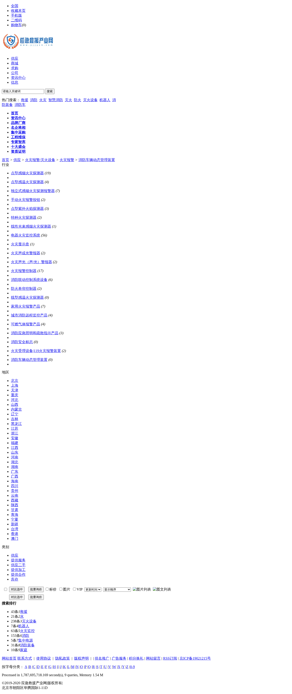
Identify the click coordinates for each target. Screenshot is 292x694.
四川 (14, 486)
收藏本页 (18, 11)
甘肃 (14, 510)
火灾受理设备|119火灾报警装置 (36, 351)
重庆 (14, 395)
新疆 (14, 524)
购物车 (16, 25)
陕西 (14, 505)
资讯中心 (18, 78)
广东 (14, 471)
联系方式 (24, 658)
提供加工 (18, 570)
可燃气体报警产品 (25, 324)
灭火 (68, 100)
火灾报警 (67, 160)
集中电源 (25, 640)
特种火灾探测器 (23, 217)
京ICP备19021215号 (195, 658)
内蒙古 (16, 409)
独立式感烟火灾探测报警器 (33, 191)
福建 (14, 443)
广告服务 (119, 658)
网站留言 (153, 658)
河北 (14, 400)
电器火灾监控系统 (25, 235)
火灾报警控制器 (23, 271)
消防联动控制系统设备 (29, 280)
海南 (14, 481)
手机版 (16, 15)
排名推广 (102, 658)
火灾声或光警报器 (25, 253)
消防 (33, 100)
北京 (14, 381)
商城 (14, 63)
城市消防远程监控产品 (29, 315)
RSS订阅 (170, 658)
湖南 (14, 467)
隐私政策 (62, 658)
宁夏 (14, 519)
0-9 (132, 667)
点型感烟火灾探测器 (27, 173)
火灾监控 (27, 631)
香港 (14, 534)
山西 (14, 404)
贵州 (14, 491)
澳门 (14, 538)
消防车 (20, 105)
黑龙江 (16, 424)
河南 (14, 457)
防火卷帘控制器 (23, 288)
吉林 (14, 419)
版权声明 (81, 658)
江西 (14, 448)
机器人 (104, 100)
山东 (14, 452)
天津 (14, 390)
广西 (14, 476)
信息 (14, 82)
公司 (14, 73)
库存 (14, 579)
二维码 (16, 20)
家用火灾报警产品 (25, 306)
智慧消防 (55, 100)
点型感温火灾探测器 (27, 182)
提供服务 (18, 560)
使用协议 (43, 658)
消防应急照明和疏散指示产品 (34, 333)
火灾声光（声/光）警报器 (31, 262)
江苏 (14, 428)
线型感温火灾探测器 (27, 297)
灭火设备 (90, 100)
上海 (14, 385)
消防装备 (27, 645)
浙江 (14, 433)
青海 (14, 515)
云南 (14, 495)
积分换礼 (136, 658)
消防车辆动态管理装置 (96, 160)
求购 (14, 68)
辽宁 (14, 414)
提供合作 (18, 574)
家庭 (23, 650)
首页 (5, 160)
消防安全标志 (22, 342)
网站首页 (9, 658)
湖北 (14, 462)
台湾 (14, 529)
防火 (77, 100)
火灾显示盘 (20, 244)
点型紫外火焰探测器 (27, 209)
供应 (14, 58)
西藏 (14, 500)
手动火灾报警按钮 (25, 200)
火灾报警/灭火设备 (40, 160)
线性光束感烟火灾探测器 (31, 226)
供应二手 (18, 565)
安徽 (14, 438)
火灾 (43, 100)
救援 (24, 100)
